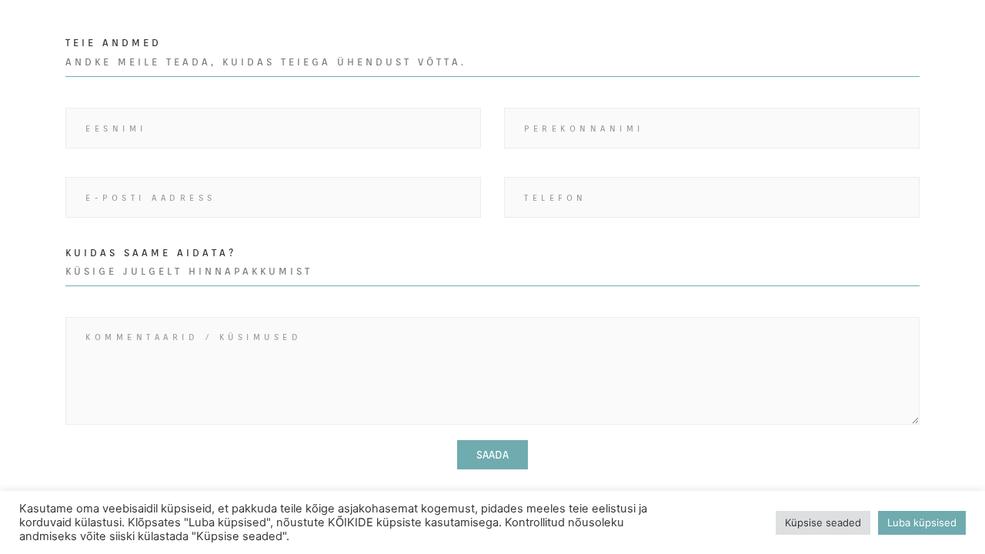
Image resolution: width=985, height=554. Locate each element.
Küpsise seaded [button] (823, 522)
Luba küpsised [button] (922, 522)
